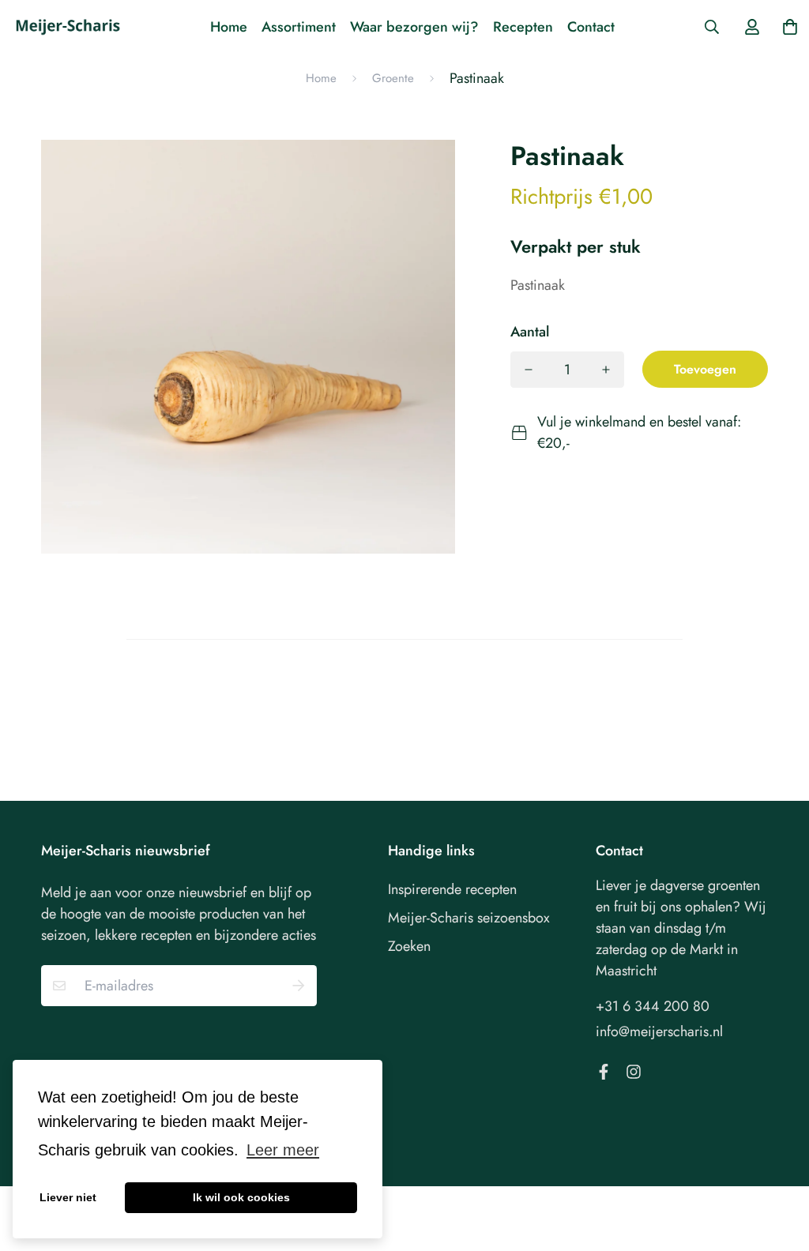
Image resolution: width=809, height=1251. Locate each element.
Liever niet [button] (68, 1197)
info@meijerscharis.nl (659, 1031)
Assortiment (299, 27)
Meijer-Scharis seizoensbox (469, 917)
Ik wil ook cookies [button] (241, 1197)
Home (228, 27)
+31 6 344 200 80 (652, 1006)
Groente (393, 78)
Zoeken (409, 946)
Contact (591, 27)
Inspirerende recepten (452, 889)
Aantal (529, 331)
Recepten (523, 27)
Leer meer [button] (282, 1150)
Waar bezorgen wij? (414, 27)
